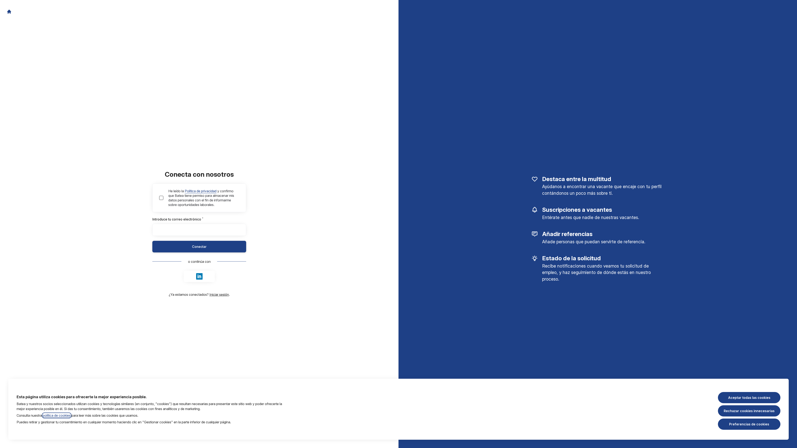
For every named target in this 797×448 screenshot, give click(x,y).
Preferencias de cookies (749, 424)
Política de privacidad (200, 191)
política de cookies (57, 415)
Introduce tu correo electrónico (186, 219)
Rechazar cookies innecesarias (749, 411)
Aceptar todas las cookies (749, 398)
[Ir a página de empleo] (9, 11)
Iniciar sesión (219, 294)
